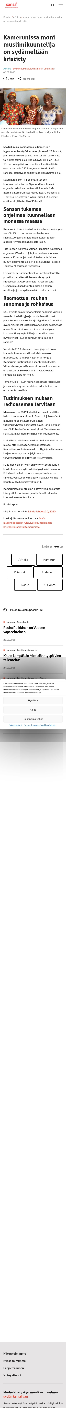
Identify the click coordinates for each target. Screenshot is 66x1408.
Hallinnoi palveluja (33, 718)
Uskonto (50, 585)
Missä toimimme (14, 1360)
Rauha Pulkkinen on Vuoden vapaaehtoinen (24, 630)
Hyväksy (33, 700)
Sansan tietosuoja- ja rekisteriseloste (40, 725)
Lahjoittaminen (13, 1367)
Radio (25, 585)
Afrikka (17, 17)
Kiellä (33, 709)
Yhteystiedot (12, 1375)
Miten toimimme (14, 1353)
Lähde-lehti (48, 572)
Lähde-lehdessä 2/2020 (42, 511)
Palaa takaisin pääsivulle (26, 610)
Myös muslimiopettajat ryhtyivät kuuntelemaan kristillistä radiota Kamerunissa (27, 522)
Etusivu (7, 17)
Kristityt (19, 572)
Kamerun (49, 559)
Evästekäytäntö (15, 725)
